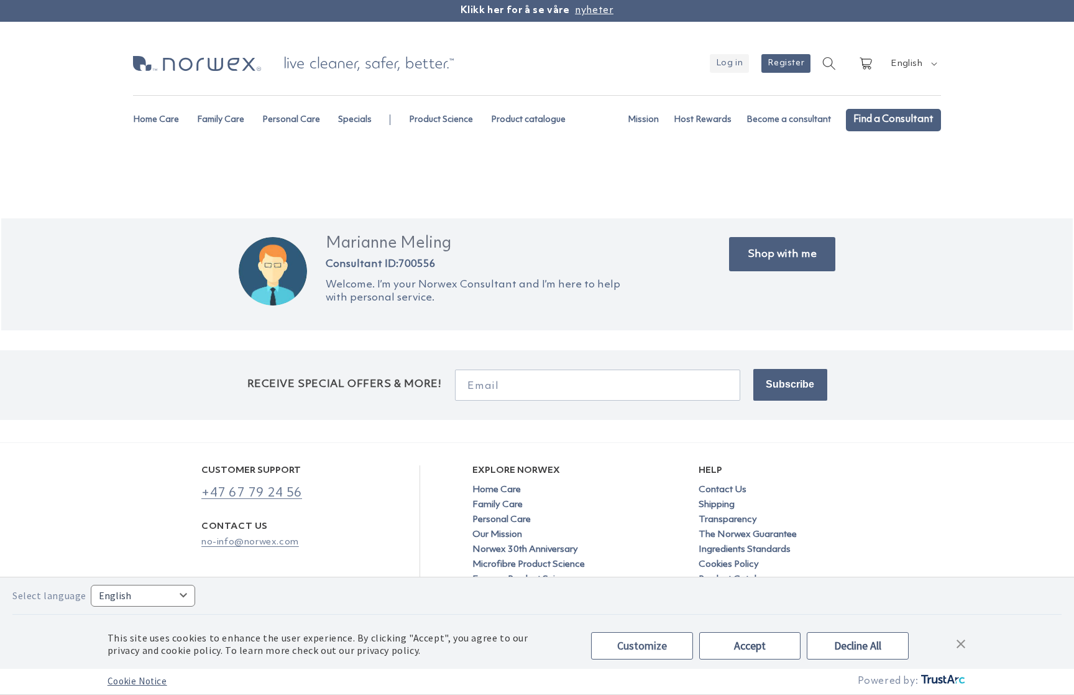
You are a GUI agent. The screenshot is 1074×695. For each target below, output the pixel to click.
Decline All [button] (857, 645)
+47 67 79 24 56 (251, 493)
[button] (161, 113)
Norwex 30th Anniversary (525, 549)
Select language (49, 595)
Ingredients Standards (745, 549)
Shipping (717, 505)
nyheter (594, 11)
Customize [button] (642, 645)
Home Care (496, 490)
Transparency (728, 520)
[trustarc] (942, 681)
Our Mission (497, 534)
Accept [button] (750, 645)
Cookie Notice (137, 681)
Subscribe (790, 384)
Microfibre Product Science (528, 564)
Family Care (497, 505)
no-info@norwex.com (250, 542)
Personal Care (501, 520)
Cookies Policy (729, 564)
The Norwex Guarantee (748, 534)
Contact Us (722, 490)
